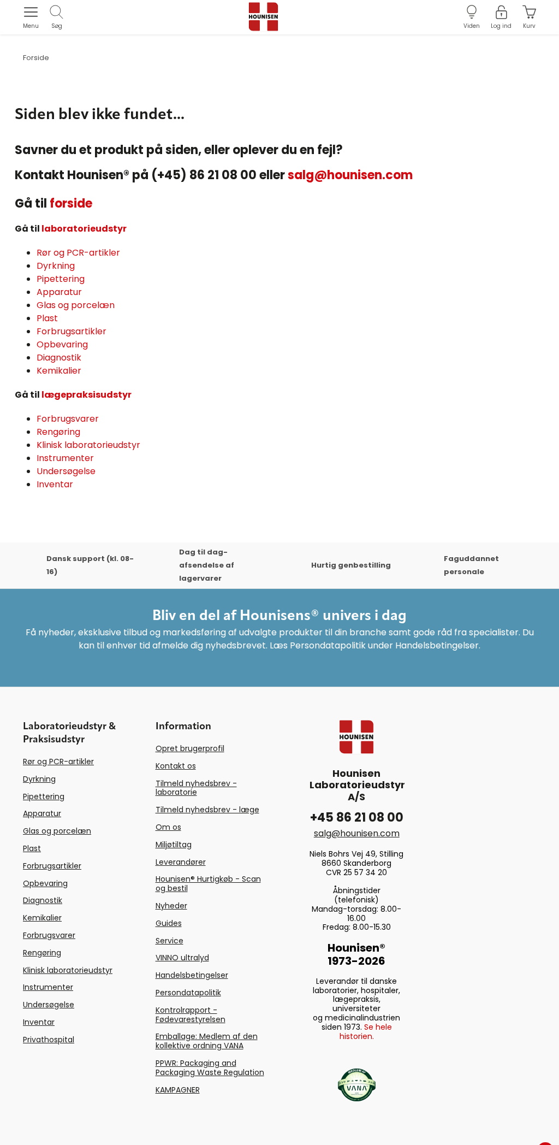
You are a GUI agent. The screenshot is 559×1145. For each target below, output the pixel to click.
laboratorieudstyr (84, 228)
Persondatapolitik (188, 992)
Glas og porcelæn (76, 305)
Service (169, 940)
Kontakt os (176, 765)
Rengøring (58, 432)
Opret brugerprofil (190, 748)
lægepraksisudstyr (86, 394)
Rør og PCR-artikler (78, 252)
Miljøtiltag (174, 844)
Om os (168, 827)
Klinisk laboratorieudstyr (88, 445)
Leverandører (181, 862)
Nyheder (171, 905)
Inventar (55, 484)
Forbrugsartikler (71, 331)
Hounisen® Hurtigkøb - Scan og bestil (208, 883)
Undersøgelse (66, 471)
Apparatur (59, 292)
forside (71, 203)
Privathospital (48, 1039)
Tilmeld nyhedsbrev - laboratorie (196, 788)
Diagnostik (59, 357)
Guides (169, 923)
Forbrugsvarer (68, 418)
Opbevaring (62, 344)
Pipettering (61, 279)
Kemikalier (59, 370)
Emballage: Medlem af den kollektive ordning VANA (207, 1041)
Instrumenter (65, 458)
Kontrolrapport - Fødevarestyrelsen (190, 1015)
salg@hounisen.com (350, 175)
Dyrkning (56, 265)
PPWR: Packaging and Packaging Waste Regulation (210, 1068)
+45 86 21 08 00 (356, 817)
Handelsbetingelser (192, 975)
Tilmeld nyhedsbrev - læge (207, 809)
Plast (47, 318)
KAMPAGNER (178, 1089)
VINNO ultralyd (182, 957)
